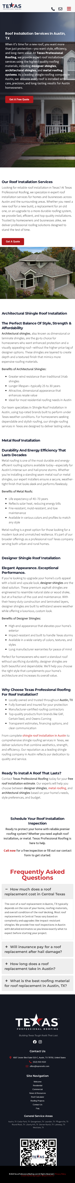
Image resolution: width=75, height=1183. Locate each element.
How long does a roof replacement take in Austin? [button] (30, 966)
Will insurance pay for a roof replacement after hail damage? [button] (33, 949)
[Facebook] (35, 1042)
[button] (60, 9)
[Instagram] (40, 1042)
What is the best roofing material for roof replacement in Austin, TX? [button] (37, 983)
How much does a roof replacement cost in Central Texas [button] (35, 891)
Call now (10, 850)
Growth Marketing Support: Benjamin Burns (37, 1175)
